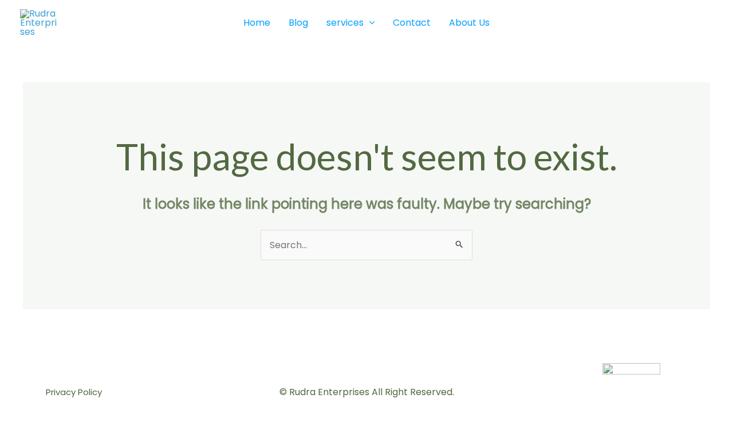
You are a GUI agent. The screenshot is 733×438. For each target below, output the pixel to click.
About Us (469, 22)
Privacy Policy (74, 392)
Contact (412, 22)
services (345, 22)
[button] (369, 22)
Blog (298, 22)
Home (256, 22)
